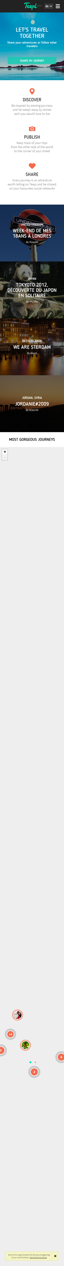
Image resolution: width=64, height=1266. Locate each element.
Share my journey (32, 60)
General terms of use (38, 1257)
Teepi (32, 6)
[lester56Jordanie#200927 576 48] (25, 1045)
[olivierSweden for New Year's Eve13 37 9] (17, 1015)
